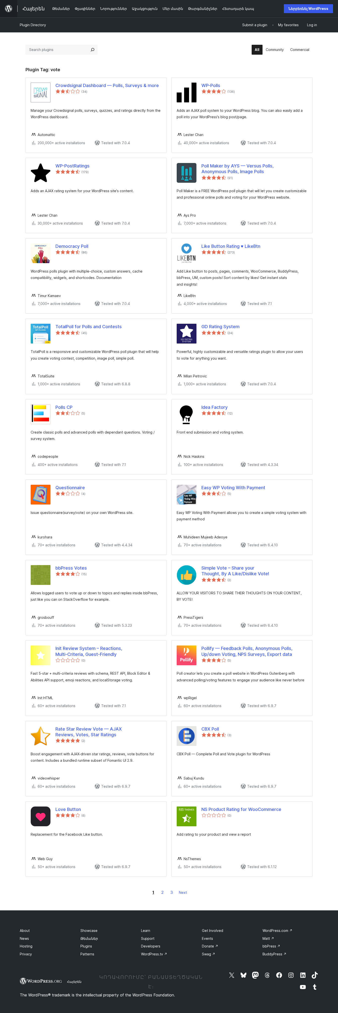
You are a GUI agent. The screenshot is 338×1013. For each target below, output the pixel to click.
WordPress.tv (154, 954)
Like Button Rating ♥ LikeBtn (230, 246)
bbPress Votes (71, 568)
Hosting (26, 946)
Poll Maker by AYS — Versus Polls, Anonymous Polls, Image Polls (237, 168)
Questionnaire (70, 487)
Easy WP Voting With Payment (233, 487)
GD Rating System (220, 326)
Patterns (87, 954)
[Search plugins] (92, 50)
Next (183, 892)
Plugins (86, 946)
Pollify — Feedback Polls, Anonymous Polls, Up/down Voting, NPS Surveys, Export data (246, 651)
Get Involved (212, 930)
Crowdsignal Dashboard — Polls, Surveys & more (107, 85)
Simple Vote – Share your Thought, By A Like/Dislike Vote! (235, 570)
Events (207, 938)
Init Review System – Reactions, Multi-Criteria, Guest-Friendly (88, 651)
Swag (208, 954)
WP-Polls (210, 85)
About (25, 930)
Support (147, 938)
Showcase (88, 930)
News (24, 938)
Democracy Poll (71, 246)
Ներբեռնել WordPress (308, 8)
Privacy (26, 954)
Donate (210, 946)
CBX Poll (210, 729)
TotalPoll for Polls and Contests (88, 326)
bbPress (271, 946)
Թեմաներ (89, 938)
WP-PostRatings (72, 165)
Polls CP (63, 407)
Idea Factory (214, 407)
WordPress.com (277, 930)
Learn (145, 930)
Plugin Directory (33, 25)
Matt (268, 938)
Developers (150, 946)
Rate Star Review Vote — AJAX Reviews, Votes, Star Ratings (88, 731)
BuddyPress (275, 954)
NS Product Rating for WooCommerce (241, 809)
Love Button (68, 809)
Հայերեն (74, 982)
